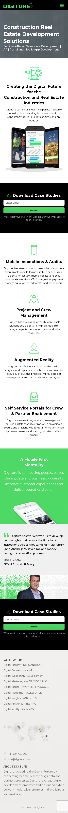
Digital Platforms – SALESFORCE (22, 692)
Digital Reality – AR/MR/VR (19, 709)
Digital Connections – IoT (17, 670)
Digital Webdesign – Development (23, 675)
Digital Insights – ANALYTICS (20, 698)
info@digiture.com (19, 759)
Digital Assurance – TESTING (19, 703)
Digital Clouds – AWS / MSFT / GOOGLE (26, 686)
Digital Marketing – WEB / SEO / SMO (25, 681)
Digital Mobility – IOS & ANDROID (23, 664)
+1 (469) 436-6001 (18, 753)
